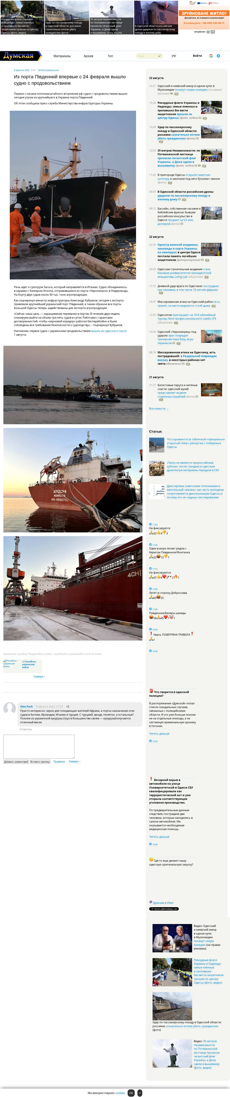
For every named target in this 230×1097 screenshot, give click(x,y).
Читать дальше (159, 733)
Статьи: (155, 431)
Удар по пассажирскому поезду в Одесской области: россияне (177, 131)
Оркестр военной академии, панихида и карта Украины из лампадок (178, 248)
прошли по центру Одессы (175, 116)
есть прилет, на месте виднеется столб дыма (189, 303)
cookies (120, 1093)
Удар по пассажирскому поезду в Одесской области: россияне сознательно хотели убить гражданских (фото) (64, 27)
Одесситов (165, 315)
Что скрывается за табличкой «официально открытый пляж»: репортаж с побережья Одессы (196, 443)
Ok (131, 1093)
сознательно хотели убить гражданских (179, 136)
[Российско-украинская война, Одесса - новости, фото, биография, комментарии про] (12, 666)
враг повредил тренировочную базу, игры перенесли (175, 339)
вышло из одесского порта (109, 331)
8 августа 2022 (21, 70)
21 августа (156, 377)
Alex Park (26, 706)
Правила (59, 761)
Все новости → (159, 408)
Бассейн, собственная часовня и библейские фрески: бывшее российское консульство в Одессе (179, 214)
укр (174, 55)
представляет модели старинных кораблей (172, 394)
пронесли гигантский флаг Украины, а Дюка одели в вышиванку (177, 162)
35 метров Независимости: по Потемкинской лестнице (179, 152)
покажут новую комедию (191, 89)
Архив (88, 56)
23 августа (156, 78)
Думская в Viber (163, 903)
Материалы (62, 56)
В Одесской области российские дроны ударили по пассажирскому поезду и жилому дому (155, 29)
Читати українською (48, 70)
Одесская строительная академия (180, 269)
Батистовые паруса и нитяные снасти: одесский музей (178, 387)
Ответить (26, 729)
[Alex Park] (9, 714)
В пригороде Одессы (172, 175)
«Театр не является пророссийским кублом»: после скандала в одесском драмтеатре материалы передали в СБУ (193, 466)
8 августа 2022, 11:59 (49, 706)
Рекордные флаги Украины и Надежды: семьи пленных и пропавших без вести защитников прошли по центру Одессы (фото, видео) (19, 26)
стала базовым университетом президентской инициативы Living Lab (184, 273)
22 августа (156, 237)
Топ (110, 56)
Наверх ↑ (39, 676)
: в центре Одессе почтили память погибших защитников (179, 256)
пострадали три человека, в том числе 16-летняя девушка (188, 288)
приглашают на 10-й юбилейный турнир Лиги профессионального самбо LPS (187, 316)
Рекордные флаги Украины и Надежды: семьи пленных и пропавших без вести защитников (179, 108)
